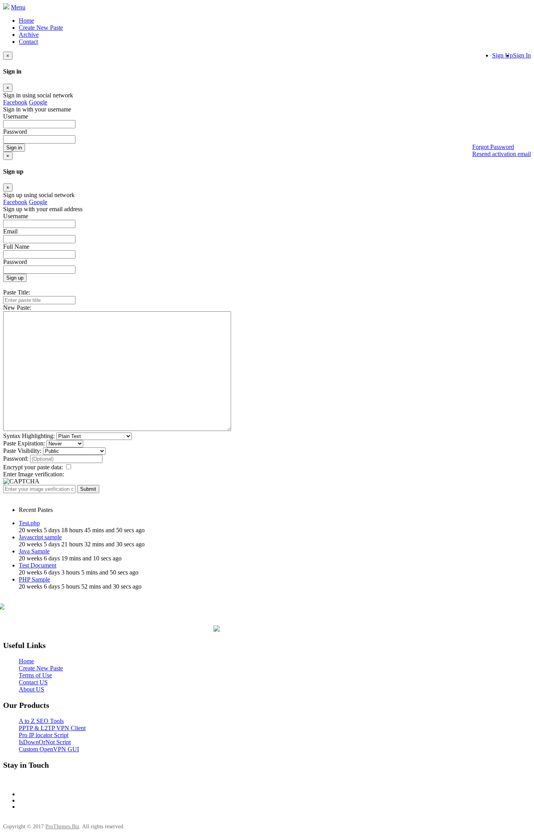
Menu (18, 7)
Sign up (14, 278)
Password (15, 262)
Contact (28, 41)
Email (10, 231)
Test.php (29, 523)
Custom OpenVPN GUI (49, 749)
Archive (29, 34)
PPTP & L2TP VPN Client (52, 728)
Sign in (14, 148)
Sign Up (502, 55)
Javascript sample (40, 537)
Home (26, 20)
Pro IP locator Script (43, 735)
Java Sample (34, 551)
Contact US (33, 682)
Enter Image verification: (33, 474)
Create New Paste (41, 27)
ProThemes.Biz (62, 826)
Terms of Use (35, 675)
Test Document (37, 565)
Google (38, 102)
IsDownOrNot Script (45, 742)
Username (15, 216)
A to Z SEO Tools (41, 721)
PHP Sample (34, 579)
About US (31, 689)
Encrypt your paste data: (33, 467)
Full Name (16, 246)
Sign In (522, 55)
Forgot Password (493, 147)
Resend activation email (501, 154)
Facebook (15, 102)
